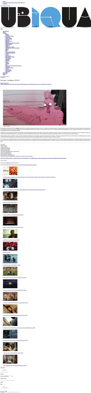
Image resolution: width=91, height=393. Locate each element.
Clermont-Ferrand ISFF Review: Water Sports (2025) (15, 315)
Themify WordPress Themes (14, 392)
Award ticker (5, 72)
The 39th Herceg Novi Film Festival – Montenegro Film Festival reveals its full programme (24, 189)
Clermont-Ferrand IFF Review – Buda (11, 265)
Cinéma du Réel (8, 38)
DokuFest (7, 42)
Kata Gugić (43, 84)
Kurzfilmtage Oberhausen (10, 52)
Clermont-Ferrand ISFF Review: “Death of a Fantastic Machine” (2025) (19, 327)
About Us (5, 3)
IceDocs (6, 49)
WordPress (7, 392)
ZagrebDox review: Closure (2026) (11, 240)
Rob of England (6, 252)
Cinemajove (7, 37)
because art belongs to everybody (8, 380)
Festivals (4, 33)
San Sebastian (8, 58)
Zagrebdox (7, 66)
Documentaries (6, 31)
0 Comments (48, 84)
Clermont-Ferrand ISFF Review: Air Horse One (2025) (15, 340)
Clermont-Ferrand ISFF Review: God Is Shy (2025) (14, 290)
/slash (6, 61)
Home (4, 1)
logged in (8, 162)
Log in (4, 386)
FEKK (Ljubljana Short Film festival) (8, 84)
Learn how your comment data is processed (27, 164)
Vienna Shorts (8, 69)
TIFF (6, 64)
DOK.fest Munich (8, 41)
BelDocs (7, 34)
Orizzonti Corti (8, 55)
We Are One (7, 71)
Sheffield (7, 59)
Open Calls (5, 73)
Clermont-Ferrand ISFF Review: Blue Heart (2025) (14, 277)
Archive (1, 376)
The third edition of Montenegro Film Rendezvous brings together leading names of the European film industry (29, 177)
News (4, 74)
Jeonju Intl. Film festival (10, 51)
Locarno (7, 54)
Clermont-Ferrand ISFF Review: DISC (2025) (13, 353)
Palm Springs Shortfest (9, 56)
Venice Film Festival (9, 67)
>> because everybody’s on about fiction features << (14, 2)
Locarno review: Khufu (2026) (10, 202)
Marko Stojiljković (4, 83)
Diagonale (7, 40)
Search (1, 28)
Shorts (4, 32)
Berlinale (7, 35)
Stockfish (7, 62)
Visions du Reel (8, 70)
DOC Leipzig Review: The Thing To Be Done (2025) (14, 365)
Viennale (7, 68)
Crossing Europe (8, 39)
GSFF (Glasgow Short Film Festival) (29, 84)
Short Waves (7, 60)
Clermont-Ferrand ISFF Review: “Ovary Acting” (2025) (15, 302)
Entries (5, 387)
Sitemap (4, 369)
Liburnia (7, 53)
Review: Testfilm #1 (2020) (6, 158)
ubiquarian (3, 391)
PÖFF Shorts (7, 57)
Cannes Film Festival (9, 36)
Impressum (5, 370)
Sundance (7, 63)
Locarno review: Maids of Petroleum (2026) (13, 227)
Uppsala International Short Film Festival (13, 65)
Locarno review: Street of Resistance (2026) (13, 214)
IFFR (6, 50)
